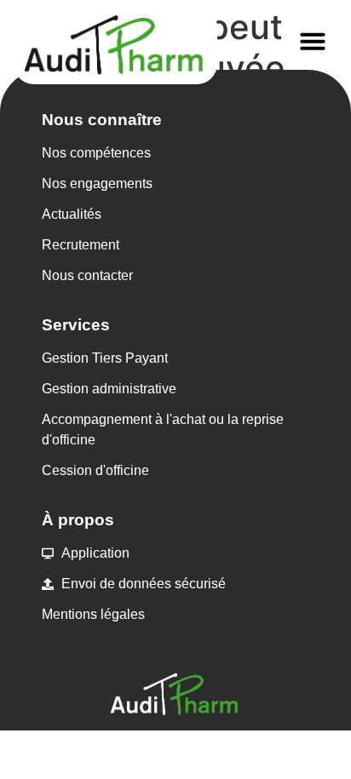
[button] (312, 40)
